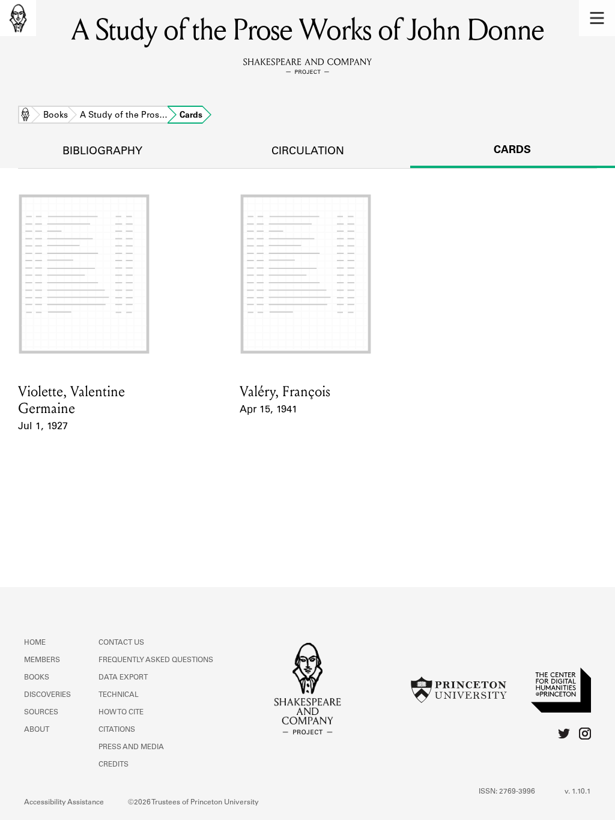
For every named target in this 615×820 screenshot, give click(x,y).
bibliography (102, 151)
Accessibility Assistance (64, 802)
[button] (597, 18)
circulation (307, 151)
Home (25, 116)
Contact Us (121, 643)
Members (42, 660)
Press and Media (131, 747)
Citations (116, 730)
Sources (41, 712)
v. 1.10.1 (578, 791)
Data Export (123, 677)
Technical (118, 695)
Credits (113, 764)
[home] (18, 18)
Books (55, 116)
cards (512, 150)
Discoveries (47, 695)
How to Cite (121, 712)
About (36, 730)
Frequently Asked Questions (155, 660)
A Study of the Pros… (124, 116)
